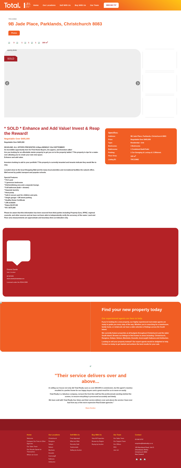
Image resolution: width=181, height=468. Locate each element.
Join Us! (116, 450)
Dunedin (51, 453)
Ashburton (51, 462)
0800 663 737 (111, 5)
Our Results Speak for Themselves (34, 451)
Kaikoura (51, 459)
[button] (36, 5)
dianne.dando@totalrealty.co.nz (15, 278)
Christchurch (52, 438)
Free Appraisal (75, 438)
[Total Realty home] (17, 5)
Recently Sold (74, 444)
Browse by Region (98, 441)
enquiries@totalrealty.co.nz (144, 443)
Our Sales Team (32, 446)
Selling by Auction (76, 450)
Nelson (50, 447)
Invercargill (52, 456)
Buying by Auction (97, 444)
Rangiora (51, 441)
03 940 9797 (139, 439)
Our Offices (117, 444)
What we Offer (75, 441)
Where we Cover (32, 455)
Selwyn (50, 444)
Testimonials (74, 447)
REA (114, 447)
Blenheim (51, 450)
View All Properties (98, 438)
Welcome (30, 438)
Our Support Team (119, 441)
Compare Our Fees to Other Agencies (36, 442)
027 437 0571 (10, 276)
